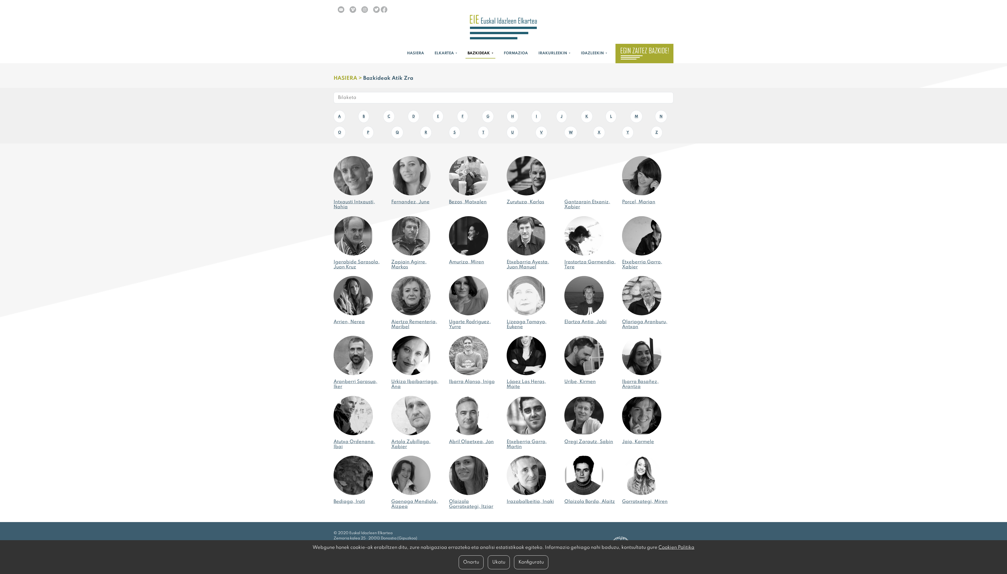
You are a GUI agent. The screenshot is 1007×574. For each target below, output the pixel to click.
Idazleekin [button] (593, 53)
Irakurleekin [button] (553, 53)
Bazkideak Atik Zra (388, 78)
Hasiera (415, 53)
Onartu (471, 562)
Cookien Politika (676, 547)
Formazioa (516, 53)
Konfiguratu (531, 562)
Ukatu (498, 562)
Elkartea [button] (445, 53)
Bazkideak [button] (479, 53)
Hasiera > (348, 78)
